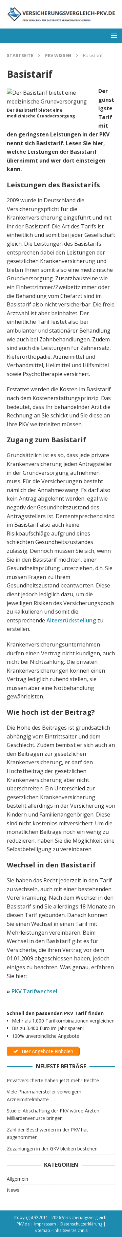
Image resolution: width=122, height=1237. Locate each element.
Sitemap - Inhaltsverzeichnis (61, 1230)
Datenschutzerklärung (81, 1224)
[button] (112, 35)
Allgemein (17, 1179)
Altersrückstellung (71, 620)
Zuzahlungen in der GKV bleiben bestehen (52, 1148)
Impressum (45, 1224)
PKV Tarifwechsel (34, 991)
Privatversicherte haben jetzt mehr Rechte (53, 1080)
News (13, 1190)
